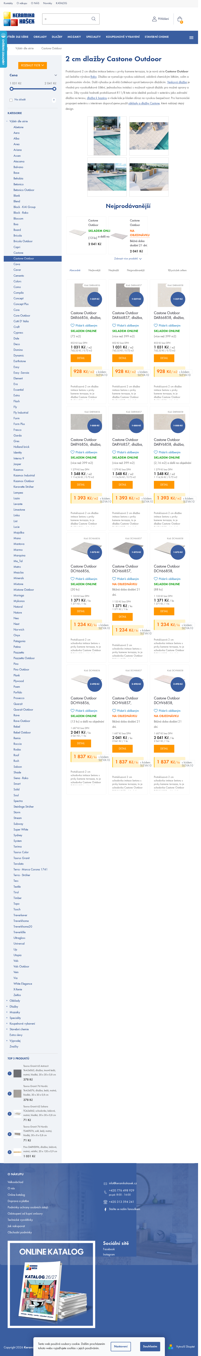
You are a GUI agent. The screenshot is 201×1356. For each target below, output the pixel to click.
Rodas (17, 749)
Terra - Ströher (22, 875)
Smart (17, 784)
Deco (17, 344)
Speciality (15, 1018)
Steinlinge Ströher (24, 806)
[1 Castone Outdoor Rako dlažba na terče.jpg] (149, 130)
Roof (16, 755)
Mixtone (18, 584)
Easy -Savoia (21, 372)
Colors (17, 281)
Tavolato (19, 864)
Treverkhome (21, 921)
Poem (17, 686)
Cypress (18, 332)
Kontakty (8, 3)
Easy (16, 367)
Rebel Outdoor (22, 732)
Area (16, 144)
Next (16, 624)
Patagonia (19, 641)
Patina (17, 647)
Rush (16, 761)
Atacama (19, 161)
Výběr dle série (19, 121)
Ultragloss (19, 938)
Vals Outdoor (21, 966)
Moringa (19, 595)
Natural (18, 606)
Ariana (18, 150)
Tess (16, 881)
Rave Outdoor (22, 721)
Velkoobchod (15, 1182)
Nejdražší (114, 270)
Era (16, 384)
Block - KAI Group (25, 207)
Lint (15, 521)
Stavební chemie (19, 1029)
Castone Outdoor (24, 258)
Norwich (19, 629)
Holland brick (21, 447)
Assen (17, 155)
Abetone (18, 127)
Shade (17, 772)
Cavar (17, 270)
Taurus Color (21, 852)
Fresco (17, 430)
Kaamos (18, 469)
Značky (14, 1046)
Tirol (16, 892)
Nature (18, 612)
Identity (18, 452)
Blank (17, 195)
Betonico (19, 184)
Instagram (109, 1254)
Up (15, 949)
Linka (17, 515)
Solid (16, 789)
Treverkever (20, 915)
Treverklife (20, 932)
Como (17, 287)
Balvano (18, 167)
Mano (17, 538)
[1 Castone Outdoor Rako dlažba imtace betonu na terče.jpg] (107, 135)
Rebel (17, 726)
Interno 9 (19, 458)
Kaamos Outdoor (24, 481)
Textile (17, 886)
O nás (11, 1188)
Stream (18, 818)
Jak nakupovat (16, 1226)
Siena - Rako (21, 778)
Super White (21, 829)
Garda (18, 435)
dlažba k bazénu (97, 98)
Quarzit (18, 704)
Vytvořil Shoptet (185, 1346)
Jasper (17, 464)
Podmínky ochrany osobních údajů (28, 1207)
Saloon (18, 766)
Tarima (18, 846)
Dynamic (19, 355)
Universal (19, 943)
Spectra (18, 801)
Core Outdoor (22, 315)
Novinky (47, 3)
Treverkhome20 (23, 926)
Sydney (18, 835)
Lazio (17, 498)
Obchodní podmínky (20, 1232)
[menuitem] (17, 37)
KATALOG (61, 3)
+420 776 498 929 (121, 1190)
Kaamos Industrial (24, 475)
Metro (17, 567)
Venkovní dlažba (177, 82)
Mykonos (19, 601)
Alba (16, 138)
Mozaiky (15, 1012)
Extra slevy (16, 1035)
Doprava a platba (18, 1201)
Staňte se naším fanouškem (124, 1209)
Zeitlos (17, 995)
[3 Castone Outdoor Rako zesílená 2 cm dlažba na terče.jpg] (149, 171)
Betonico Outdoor (24, 190)
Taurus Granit (21, 858)
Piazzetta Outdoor (24, 658)
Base (16, 173)
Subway (18, 824)
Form (17, 418)
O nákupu (22, 3)
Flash (17, 401)
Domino (18, 350)
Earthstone (20, 361)
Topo (16, 903)
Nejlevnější (94, 270)
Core (16, 310)
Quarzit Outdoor (23, 709)
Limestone (19, 509)
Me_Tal (18, 561)
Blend (17, 201)
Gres (16, 441)
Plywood (19, 681)
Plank (17, 675)
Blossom (18, 218)
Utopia (17, 955)
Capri (17, 247)
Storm (17, 812)
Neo (16, 618)
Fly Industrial (21, 412)
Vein (16, 972)
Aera (16, 133)
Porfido (18, 692)
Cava (17, 264)
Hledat (94, 19)
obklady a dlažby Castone (144, 103)
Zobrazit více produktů (126, 258)
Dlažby (14, 1006)
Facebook (109, 1249)
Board (17, 230)
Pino (16, 664)
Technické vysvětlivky (20, 1220)
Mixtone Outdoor (24, 589)
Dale (16, 338)
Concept (18, 298)
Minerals (19, 578)
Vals (16, 961)
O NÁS (35, 3)
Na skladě (35, 100)
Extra (17, 395)
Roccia (18, 744)
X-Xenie (18, 989)
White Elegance (23, 983)
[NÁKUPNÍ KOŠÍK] (181, 19)
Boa (16, 224)
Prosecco (19, 698)
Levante (18, 504)
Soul (16, 795)
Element (18, 378)
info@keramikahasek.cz (123, 1183)
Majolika (19, 532)
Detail (81, 358)
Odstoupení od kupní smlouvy (25, 1213)
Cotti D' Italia (21, 321)
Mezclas (19, 572)
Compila (19, 292)
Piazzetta (19, 652)
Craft (16, 327)
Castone (18, 253)
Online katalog (16, 1195)
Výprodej (15, 1041)
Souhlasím (150, 1346)
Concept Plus (21, 304)
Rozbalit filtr (30, 65)
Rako (93, 76)
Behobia (18, 178)
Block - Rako (21, 212)
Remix (17, 738)
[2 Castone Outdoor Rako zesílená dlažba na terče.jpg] (107, 171)
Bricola (18, 235)
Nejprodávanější (136, 270)
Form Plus (19, 424)
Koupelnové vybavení (22, 1023)
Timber (18, 898)
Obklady (15, 1000)
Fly (15, 407)
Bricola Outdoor (23, 241)
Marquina (19, 555)
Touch (17, 909)
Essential (19, 389)
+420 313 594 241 (121, 1202)
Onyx (17, 635)
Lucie (16, 527)
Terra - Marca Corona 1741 (31, 869)
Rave (16, 715)
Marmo (18, 550)
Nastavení (121, 1346)
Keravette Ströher (24, 487)
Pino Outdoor (21, 669)
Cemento (19, 275)
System (18, 841)
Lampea (18, 492)
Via (15, 978)
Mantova (19, 544)
